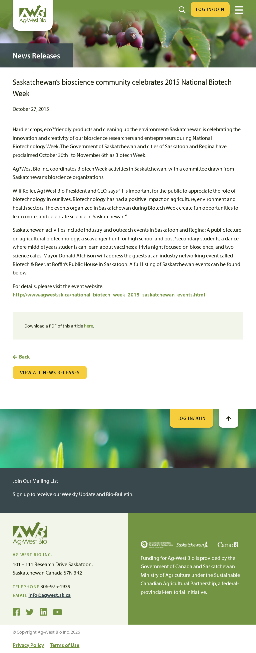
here (88, 326)
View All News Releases (50, 372)
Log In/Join (210, 9)
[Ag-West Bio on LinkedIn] (43, 611)
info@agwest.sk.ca (49, 595)
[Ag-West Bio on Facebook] (16, 611)
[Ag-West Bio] (32, 22)
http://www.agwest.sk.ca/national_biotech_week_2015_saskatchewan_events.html (109, 294)
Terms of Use (64, 645)
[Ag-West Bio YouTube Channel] (57, 611)
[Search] (182, 9)
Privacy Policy (28, 645)
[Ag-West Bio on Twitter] (30, 611)
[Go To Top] (228, 418)
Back (24, 356)
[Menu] (239, 10)
